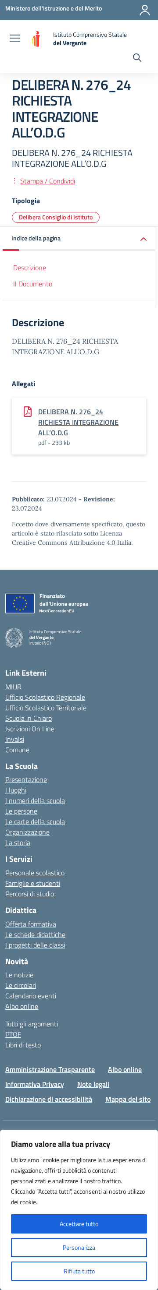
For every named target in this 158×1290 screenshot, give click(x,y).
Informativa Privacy (34, 1084)
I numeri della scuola (35, 800)
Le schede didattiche (35, 934)
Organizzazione (27, 832)
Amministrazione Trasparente (50, 1069)
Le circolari (20, 985)
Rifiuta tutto (79, 1271)
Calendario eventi (30, 995)
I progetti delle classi (35, 945)
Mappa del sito (128, 1099)
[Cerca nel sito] (137, 58)
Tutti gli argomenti (31, 1024)
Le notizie (19, 974)
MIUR (13, 686)
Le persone (21, 811)
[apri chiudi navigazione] (15, 39)
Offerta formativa (30, 924)
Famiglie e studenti (32, 883)
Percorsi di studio (29, 893)
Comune (17, 749)
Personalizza (79, 1247)
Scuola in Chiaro (28, 718)
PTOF (13, 1034)
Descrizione (29, 267)
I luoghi (15, 790)
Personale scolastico (35, 872)
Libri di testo (23, 1045)
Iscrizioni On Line (29, 728)
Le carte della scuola (35, 821)
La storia (17, 842)
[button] (79, 239)
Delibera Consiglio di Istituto (56, 217)
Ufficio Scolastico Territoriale (45, 707)
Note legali (93, 1084)
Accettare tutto (79, 1223)
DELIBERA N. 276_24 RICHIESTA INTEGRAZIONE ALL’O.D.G (78, 422)
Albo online (21, 1006)
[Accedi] (145, 10)
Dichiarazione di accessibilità (48, 1099)
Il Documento (32, 283)
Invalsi (14, 739)
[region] (79, 1210)
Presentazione (26, 779)
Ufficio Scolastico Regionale (45, 697)
